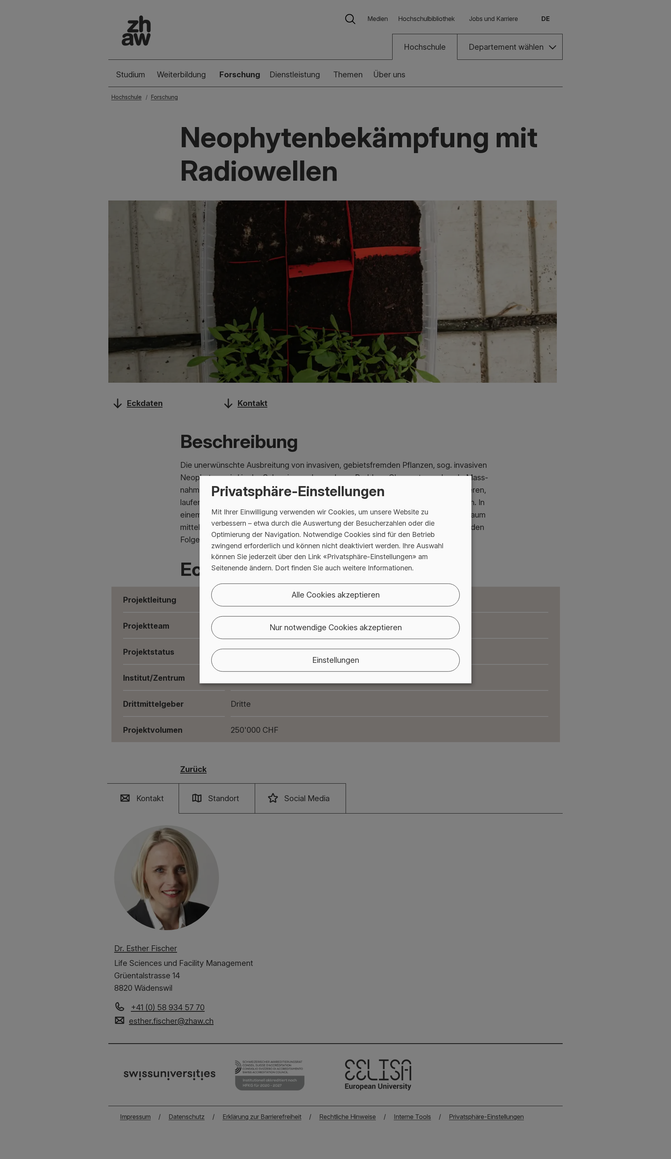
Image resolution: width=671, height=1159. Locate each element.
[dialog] (335, 579)
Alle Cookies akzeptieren (336, 595)
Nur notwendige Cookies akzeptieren (335, 627)
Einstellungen (335, 660)
